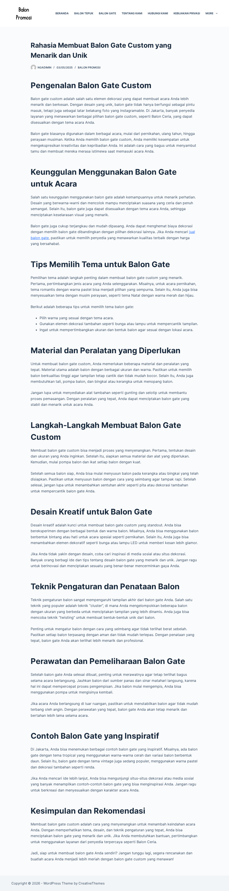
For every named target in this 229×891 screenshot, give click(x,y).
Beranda (62, 13)
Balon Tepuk (83, 13)
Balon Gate (107, 13)
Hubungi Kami (158, 13)
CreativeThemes (91, 883)
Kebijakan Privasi (187, 13)
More (209, 13)
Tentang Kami (132, 13)
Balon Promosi (89, 67)
